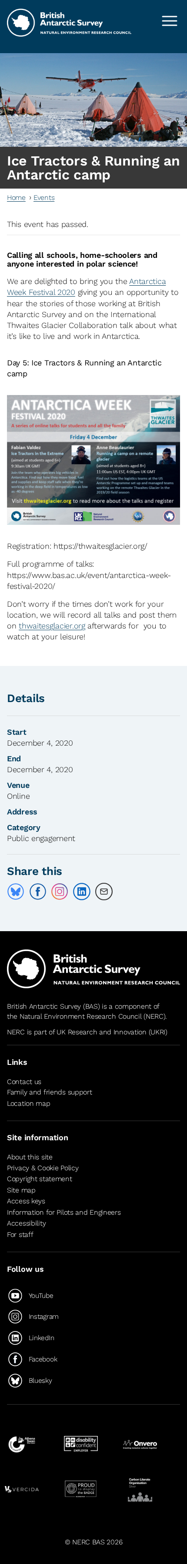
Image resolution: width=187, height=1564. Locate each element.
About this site (30, 1157)
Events (43, 197)
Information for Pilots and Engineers (64, 1212)
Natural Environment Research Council (81, 1016)
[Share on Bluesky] (15, 891)
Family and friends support (49, 1092)
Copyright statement (39, 1179)
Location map (28, 1103)
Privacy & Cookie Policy (42, 1168)
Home (16, 197)
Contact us (24, 1082)
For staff (20, 1234)
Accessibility (26, 1223)
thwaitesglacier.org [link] (52, 625)
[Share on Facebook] (38, 891)
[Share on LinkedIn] (81, 891)
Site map (21, 1190)
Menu (169, 20)
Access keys (26, 1201)
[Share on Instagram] (59, 891)
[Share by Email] (104, 891)
